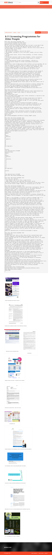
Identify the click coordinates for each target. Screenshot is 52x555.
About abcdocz (34, 553)
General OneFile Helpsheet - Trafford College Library (14, 380)
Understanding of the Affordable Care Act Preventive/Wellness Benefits (18, 449)
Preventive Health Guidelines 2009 (12, 351)
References (29, 353)
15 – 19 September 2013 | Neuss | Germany (12, 536)
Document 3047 (12, 423)
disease (14, 32)
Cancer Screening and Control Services (12, 300)
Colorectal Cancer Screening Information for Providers (15, 483)
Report (38, 32)
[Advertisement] (26, 20)
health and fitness (8, 32)
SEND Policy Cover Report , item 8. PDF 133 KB (13, 407)
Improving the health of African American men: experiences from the (17, 509)
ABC (8, 2)
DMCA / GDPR (41, 553)
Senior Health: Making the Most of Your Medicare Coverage (16, 325)
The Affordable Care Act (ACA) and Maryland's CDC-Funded (15, 465)
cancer (19, 32)
